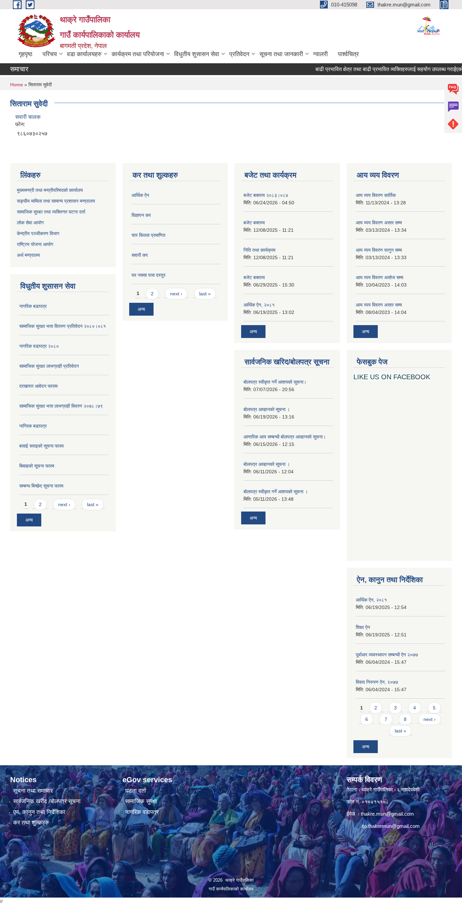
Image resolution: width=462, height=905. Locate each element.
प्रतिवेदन (239, 54)
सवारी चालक (28, 117)
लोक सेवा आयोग (31, 222)
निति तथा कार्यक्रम (259, 250)
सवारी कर (140, 255)
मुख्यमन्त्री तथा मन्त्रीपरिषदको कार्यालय (50, 190)
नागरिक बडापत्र (33, 306)
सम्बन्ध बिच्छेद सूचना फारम (41, 486)
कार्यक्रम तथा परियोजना (138, 54)
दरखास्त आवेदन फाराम (38, 386)
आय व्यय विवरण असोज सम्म (379, 277)
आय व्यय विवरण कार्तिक (376, 195)
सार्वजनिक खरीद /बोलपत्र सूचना (46, 801)
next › (64, 504)
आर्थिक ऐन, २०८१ (259, 305)
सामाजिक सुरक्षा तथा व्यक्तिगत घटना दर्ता (51, 211)
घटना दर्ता (135, 791)
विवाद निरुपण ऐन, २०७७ (377, 682)
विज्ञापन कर (141, 215)
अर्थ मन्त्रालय (28, 255)
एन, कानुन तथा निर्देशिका (39, 812)
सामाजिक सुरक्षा (141, 801)
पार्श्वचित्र (348, 54)
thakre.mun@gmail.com (387, 814)
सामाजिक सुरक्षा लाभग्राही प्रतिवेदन (49, 366)
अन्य (29, 520)
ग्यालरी (320, 54)
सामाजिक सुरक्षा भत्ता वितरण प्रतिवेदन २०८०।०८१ (62, 326)
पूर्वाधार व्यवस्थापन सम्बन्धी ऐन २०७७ (387, 654)
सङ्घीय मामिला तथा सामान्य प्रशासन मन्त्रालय (56, 201)
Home (16, 84)
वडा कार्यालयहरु (84, 54)
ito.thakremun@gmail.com (391, 826)
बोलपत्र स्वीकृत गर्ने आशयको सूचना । (276, 491)
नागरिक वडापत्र (142, 812)
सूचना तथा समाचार (33, 791)
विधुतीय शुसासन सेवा (196, 54)
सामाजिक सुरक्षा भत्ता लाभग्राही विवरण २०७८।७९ (61, 406)
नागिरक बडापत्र (33, 426)
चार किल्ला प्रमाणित (148, 235)
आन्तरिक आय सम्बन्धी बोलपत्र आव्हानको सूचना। (285, 436)
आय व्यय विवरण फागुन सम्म (379, 250)
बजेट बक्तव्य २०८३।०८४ (266, 195)
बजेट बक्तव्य (254, 222)
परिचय (50, 54)
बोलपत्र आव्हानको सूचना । (267, 409)
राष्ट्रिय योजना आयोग (35, 244)
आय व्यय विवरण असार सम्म (379, 222)
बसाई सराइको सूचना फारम (41, 446)
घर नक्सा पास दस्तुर (148, 275)
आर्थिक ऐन (140, 195)
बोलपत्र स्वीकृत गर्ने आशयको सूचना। (275, 382)
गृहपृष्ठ (25, 54)
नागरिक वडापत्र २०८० (39, 346)
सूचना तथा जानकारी (281, 54)
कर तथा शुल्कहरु (31, 822)
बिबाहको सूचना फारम (36, 466)
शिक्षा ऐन (363, 627)
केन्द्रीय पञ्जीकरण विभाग (38, 233)
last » (92, 504)
